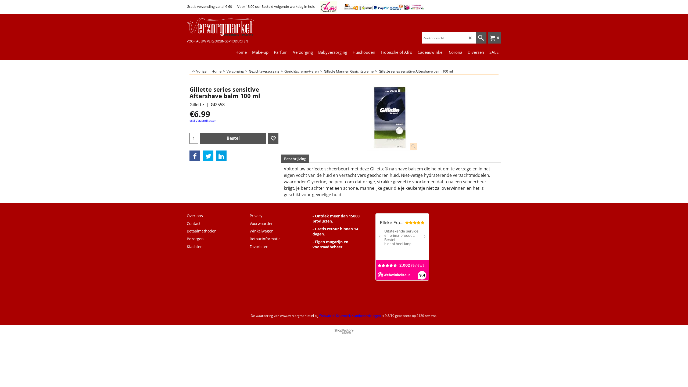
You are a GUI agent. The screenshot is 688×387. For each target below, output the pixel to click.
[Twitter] (208, 155)
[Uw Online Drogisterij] (227, 27)
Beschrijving (295, 158)
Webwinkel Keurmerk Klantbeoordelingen (350, 315)
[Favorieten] (273, 138)
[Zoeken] (481, 38)
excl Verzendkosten (202, 121)
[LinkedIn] (221, 155)
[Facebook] (194, 155)
